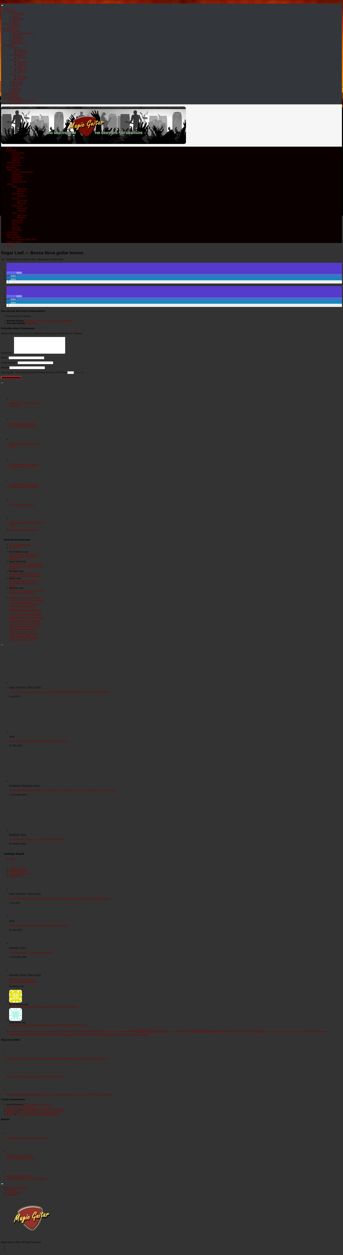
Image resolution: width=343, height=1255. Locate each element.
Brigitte (9, 1114)
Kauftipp (12, 621)
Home (9, 9)
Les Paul (26, 624)
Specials (16, 89)
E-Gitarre (13, 603)
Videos (9, 45)
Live (39, 624)
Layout (19, 624)
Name (4, 358)
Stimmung (16, 40)
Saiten (12, 859)
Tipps (12, 636)
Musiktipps (11, 28)
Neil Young (17, 84)
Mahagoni (11, 1112)
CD (25, 600)
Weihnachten (23, 636)
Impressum (11, 1195)
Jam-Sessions (13, 23)
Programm (30, 631)
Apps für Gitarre (13, 98)
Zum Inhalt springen (10, 2)
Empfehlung (12, 93)
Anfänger (29, 597)
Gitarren (15, 16)
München (13, 631)
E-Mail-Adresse (9, 363)
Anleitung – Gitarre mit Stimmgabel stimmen (37, 1114)
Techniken (17, 91)
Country (15, 60)
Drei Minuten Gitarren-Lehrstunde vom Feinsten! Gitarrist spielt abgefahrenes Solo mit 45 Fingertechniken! (59, 692)
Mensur (24, 626)
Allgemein (16, 36)
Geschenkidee (22, 606)
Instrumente (27, 614)
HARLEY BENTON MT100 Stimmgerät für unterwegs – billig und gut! (26, 1177)
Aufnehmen (14, 600)
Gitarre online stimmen (22, 33)
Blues (14, 48)
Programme (17, 38)
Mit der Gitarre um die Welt (21, 505)
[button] (14, 272)
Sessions (16, 26)
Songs (15, 86)
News (12, 687)
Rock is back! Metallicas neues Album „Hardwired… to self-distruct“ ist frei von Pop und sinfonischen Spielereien (62, 790)
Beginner (21, 52)
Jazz (24, 617)
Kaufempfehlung (36, 618)
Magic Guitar (14, 626)
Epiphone (36, 603)
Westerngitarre (22, 640)
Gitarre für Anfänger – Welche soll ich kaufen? (31, 952)
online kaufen (22, 631)
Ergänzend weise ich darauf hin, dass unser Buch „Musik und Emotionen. (24, 556)
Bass (21, 600)
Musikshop (37, 626)
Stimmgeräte (18, 19)
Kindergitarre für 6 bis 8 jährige (23, 530)
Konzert (34, 620)
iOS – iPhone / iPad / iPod (24, 101)
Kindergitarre (23, 621)
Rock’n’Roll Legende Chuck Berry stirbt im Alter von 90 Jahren (38, 741)
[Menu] (2, 5)
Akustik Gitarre (19, 43)
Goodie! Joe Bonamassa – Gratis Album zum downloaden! (36, 839)
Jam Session (201, 1031)
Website (5, 367)
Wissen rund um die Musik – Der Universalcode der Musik (23, 424)
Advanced (22, 50)
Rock (14, 74)
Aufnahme (38, 597)
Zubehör (16, 21)
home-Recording (14, 614)
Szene (35, 634)
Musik (31, 626)
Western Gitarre (121, 1034)
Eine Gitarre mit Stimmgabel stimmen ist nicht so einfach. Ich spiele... (24, 583)
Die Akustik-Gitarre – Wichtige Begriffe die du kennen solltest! (23, 485)
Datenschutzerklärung (16, 1187)
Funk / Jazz (17, 67)
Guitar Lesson (31, 610)
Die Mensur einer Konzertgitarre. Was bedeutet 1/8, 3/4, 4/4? (24, 465)
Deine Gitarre (18, 14)
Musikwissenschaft (28, 629)
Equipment (11, 11)
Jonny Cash (17, 81)
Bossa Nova (17, 55)
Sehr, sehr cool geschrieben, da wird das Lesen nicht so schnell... (26, 591)
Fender (12, 606)
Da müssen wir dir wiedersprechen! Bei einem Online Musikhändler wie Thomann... (26, 566)
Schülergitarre (15, 634)
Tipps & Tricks (13, 31)
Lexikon (33, 624)
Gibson (32, 606)
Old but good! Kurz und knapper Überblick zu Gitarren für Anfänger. (25, 574)
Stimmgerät (26, 634)
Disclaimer (11, 1190)
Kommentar (7, 353)
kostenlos (12, 624)
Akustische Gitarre (17, 597)
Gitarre (15, 609)
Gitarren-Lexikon (14, 103)
